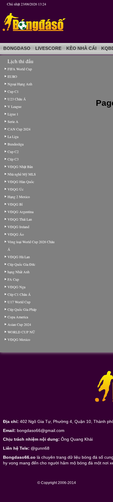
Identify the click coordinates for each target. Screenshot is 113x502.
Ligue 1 (13, 114)
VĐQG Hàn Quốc (21, 181)
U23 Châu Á (17, 98)
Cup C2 (13, 151)
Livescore (48, 48)
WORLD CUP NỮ (21, 331)
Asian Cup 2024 (19, 324)
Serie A (13, 121)
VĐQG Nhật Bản (20, 166)
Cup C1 (13, 91)
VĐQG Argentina (20, 211)
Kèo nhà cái (81, 48)
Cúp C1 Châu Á (19, 294)
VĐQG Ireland (18, 226)
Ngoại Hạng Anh (20, 83)
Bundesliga (16, 144)
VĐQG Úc (16, 189)
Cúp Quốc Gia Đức (21, 264)
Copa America (18, 316)
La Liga (13, 136)
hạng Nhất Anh (19, 271)
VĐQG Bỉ (15, 204)
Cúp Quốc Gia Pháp (22, 309)
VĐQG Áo (16, 234)
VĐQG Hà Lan (19, 256)
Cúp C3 (13, 159)
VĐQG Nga (16, 286)
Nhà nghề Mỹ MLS (22, 174)
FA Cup (13, 279)
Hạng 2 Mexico (19, 196)
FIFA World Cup (20, 68)
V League (14, 106)
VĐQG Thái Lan (20, 219)
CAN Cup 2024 (19, 129)
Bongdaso (16, 48)
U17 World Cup (19, 301)
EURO (12, 76)
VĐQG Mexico (19, 339)
